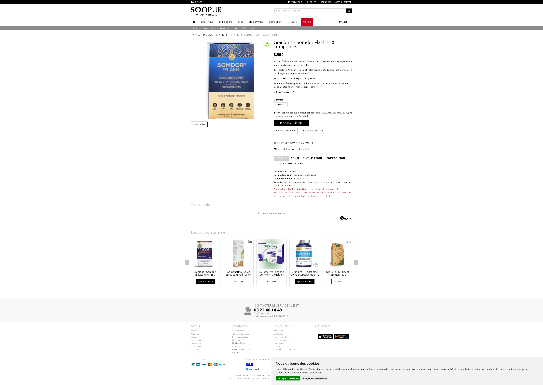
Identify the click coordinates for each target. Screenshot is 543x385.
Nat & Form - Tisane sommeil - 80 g (337, 273)
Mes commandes (281, 337)
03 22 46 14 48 (268, 310)
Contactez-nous (238, 331)
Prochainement (291, 123)
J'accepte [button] (281, 378)
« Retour (199, 125)
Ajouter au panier (205, 282)
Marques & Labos (198, 340)
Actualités (195, 334)
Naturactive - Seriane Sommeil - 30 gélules (271, 273)
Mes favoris (278, 346)
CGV (234, 346)
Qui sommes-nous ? (240, 334)
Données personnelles (241, 350)
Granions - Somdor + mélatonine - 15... (205, 273)
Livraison (236, 340)
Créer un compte (342, 2)
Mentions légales (239, 343)
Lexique (194, 337)
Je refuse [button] (294, 378)
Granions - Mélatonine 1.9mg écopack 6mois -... (304, 273)
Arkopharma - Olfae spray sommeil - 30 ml (238, 273)
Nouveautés (196, 343)
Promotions (196, 346)
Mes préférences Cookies (284, 350)
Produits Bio (196, 350)
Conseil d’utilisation (306, 158)
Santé (214, 28)
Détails (281, 158)
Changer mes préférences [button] (314, 378)
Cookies (235, 353)
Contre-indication (289, 164)
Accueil (196, 35)
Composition (335, 158)
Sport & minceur (257, 28)
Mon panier (278, 331)
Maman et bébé (239, 28)
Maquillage (224, 28)
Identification (279, 334)
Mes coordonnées (281, 340)
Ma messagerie (280, 343)
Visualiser (238, 282)
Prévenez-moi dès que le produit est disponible (298, 113)
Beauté (204, 28)
